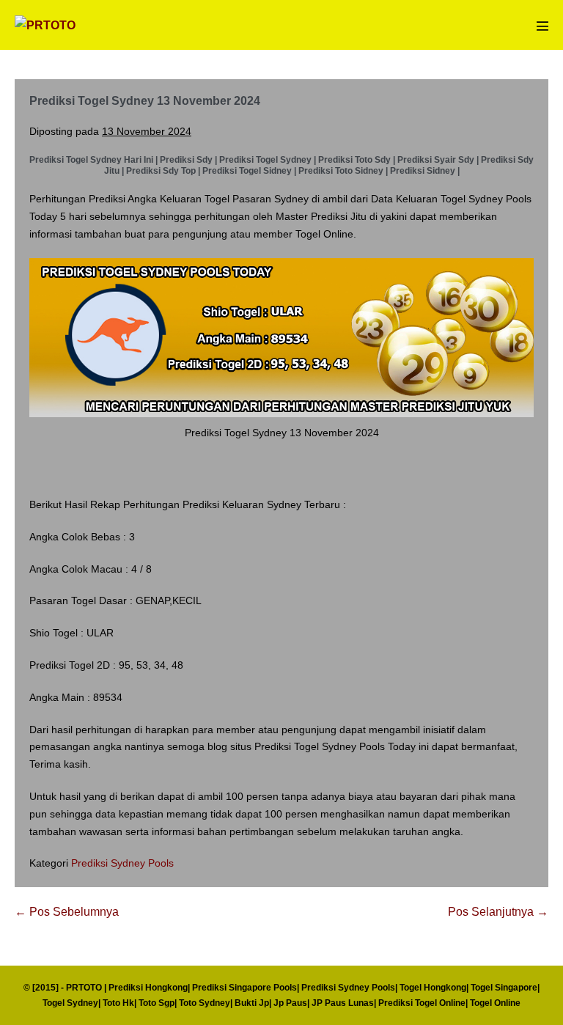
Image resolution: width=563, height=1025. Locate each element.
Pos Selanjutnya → (498, 911)
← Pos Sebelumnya (67, 911)
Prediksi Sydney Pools (122, 863)
